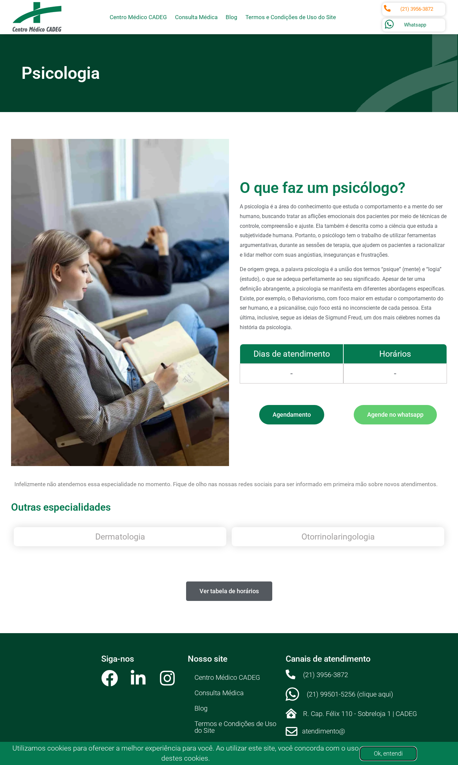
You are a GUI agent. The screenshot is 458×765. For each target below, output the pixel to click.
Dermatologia (120, 537)
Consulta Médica (196, 17)
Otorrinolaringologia (338, 537)
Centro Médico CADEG (138, 17)
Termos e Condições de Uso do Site (290, 17)
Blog (231, 17)
